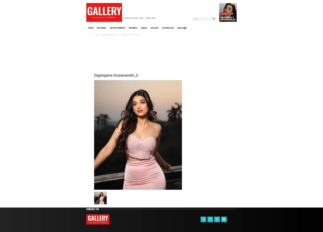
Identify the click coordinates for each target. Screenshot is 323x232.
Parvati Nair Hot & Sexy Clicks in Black (228, 18)
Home (96, 35)
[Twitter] (217, 219)
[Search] (213, 19)
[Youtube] (224, 219)
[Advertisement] (161, 55)
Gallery (224, 14)
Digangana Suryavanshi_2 (110, 35)
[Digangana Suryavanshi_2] (138, 189)
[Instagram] (210, 219)
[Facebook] (203, 219)
